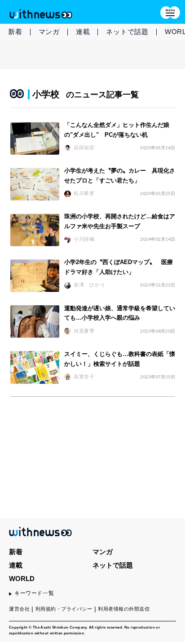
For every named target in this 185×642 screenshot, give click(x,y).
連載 (83, 31)
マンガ (49, 31)
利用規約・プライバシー (63, 609)
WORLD (22, 578)
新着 (15, 31)
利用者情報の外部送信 (124, 609)
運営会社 (19, 609)
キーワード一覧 (34, 593)
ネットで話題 (127, 31)
